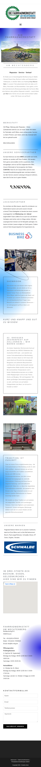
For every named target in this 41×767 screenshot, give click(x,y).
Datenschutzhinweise (23, 759)
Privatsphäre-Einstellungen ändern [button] (20, 761)
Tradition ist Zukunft (14, 459)
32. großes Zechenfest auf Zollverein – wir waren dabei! (18, 341)
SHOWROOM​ (14, 281)
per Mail (5, 93)
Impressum (13, 759)
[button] (20, 24)
